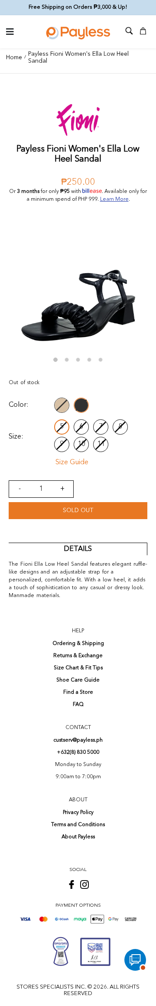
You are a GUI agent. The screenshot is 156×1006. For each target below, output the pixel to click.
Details (78, 549)
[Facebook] (71, 884)
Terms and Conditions (78, 824)
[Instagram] (84, 884)
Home (14, 57)
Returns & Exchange (78, 655)
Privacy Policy (78, 812)
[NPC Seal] (61, 951)
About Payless (78, 837)
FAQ (78, 704)
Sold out (78, 510)
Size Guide (71, 462)
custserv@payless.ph (78, 740)
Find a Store (78, 692)
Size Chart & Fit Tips (78, 668)
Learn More (114, 199)
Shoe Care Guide (78, 680)
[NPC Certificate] (95, 951)
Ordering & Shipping (78, 643)
